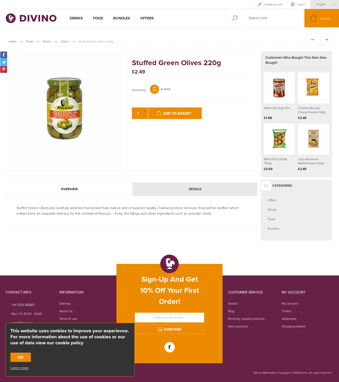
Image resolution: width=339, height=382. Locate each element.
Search (233, 303)
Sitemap (65, 303)
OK (21, 357)
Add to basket (284, 92)
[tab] (69, 189)
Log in (301, 4)
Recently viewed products (246, 318)
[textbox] (274, 18)
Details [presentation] (195, 189)
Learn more (19, 367)
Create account (273, 4)
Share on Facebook (3, 55)
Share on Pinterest (3, 69)
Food (271, 219)
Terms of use (68, 318)
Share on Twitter (3, 62)
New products (238, 326)
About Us (65, 311)
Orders (286, 311)
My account (290, 303)
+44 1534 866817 (23, 305)
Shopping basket (294, 326)
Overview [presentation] (69, 189)
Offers (272, 200)
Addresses (289, 318)
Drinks (272, 209)
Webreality (269, 373)
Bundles (273, 228)
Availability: (139, 90)
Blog (231, 311)
